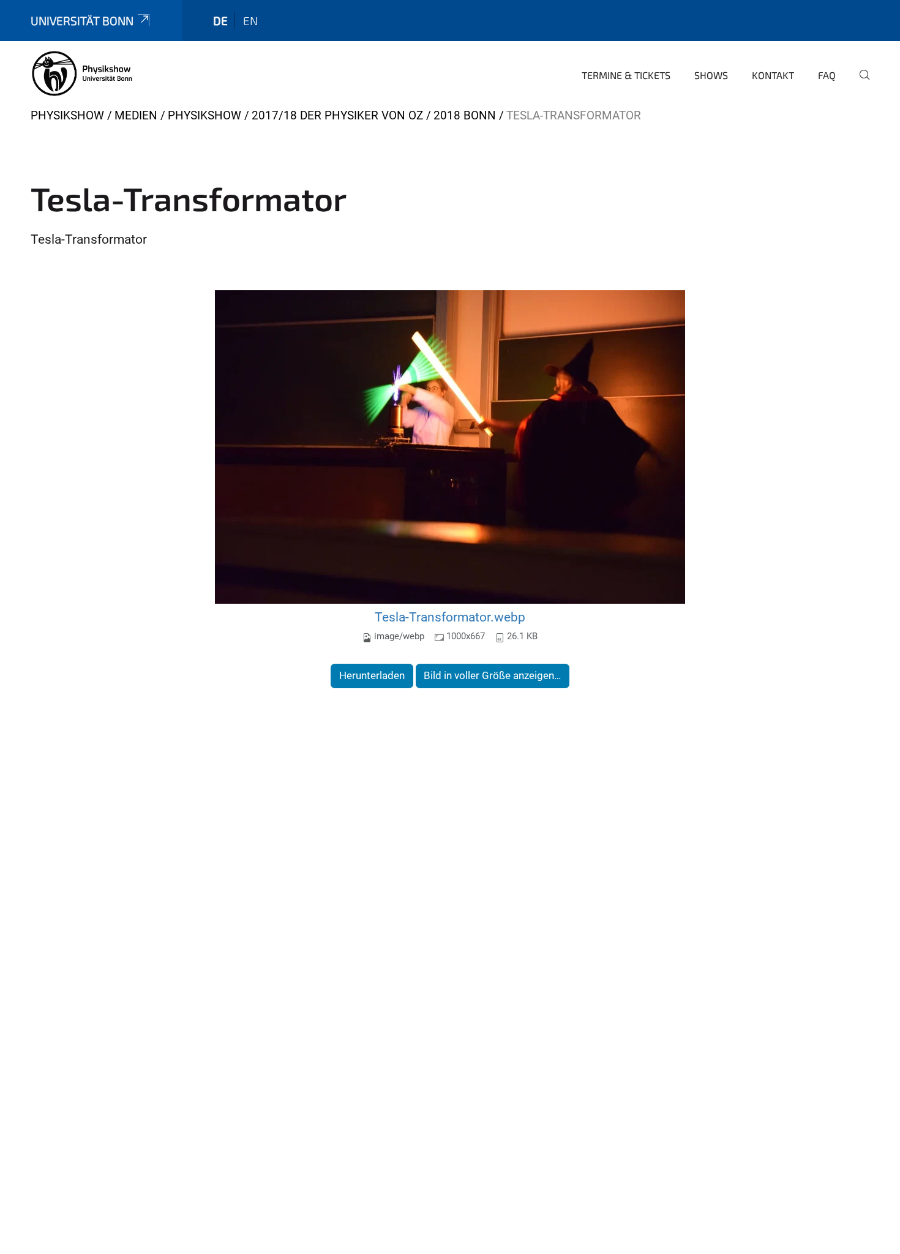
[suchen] (859, 83)
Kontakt (773, 75)
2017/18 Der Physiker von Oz (337, 115)
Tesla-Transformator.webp (450, 617)
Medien (135, 115)
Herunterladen (372, 675)
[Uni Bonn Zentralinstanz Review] (82, 73)
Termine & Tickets (626, 75)
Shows (711, 75)
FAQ (827, 75)
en (250, 20)
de (220, 20)
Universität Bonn (82, 20)
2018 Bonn (464, 115)
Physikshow (67, 115)
